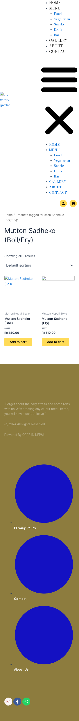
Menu (55, 8)
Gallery (58, 40)
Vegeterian (62, 19)
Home (55, 2)
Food (58, 13)
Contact (58, 51)
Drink (58, 29)
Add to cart (18, 342)
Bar (56, 34)
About (56, 46)
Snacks (59, 24)
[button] (59, 100)
